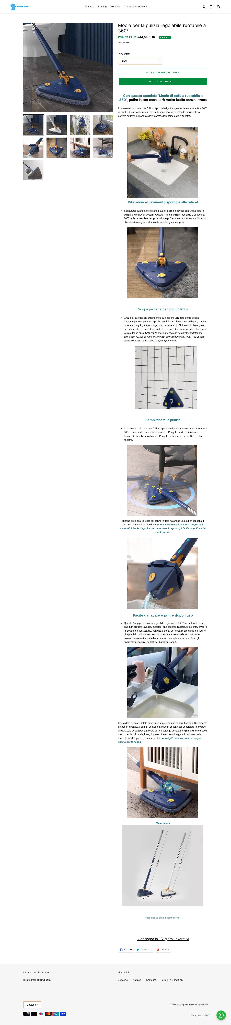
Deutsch (31, 1004)
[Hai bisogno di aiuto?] (221, 1015)
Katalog (137, 979)
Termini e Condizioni (172, 979)
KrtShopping (183, 1005)
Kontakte (151, 979)
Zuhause (123, 979)
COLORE (124, 54)
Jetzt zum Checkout (163, 81)
